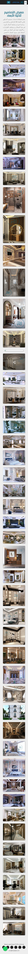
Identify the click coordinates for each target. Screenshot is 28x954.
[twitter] (7, 947)
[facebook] (11, 947)
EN (25, 2)
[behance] (19, 947)
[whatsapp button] (5, 948)
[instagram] (15, 947)
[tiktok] (23, 947)
